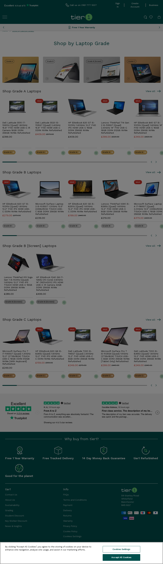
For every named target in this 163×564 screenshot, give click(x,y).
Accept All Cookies (121, 557)
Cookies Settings (121, 549)
